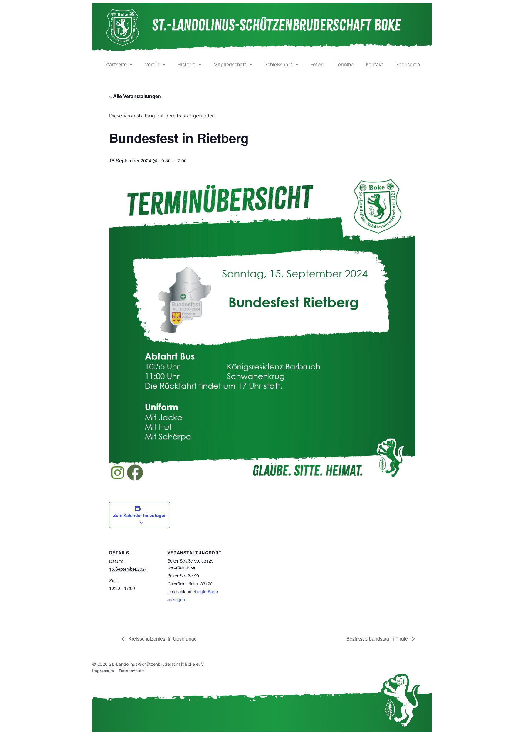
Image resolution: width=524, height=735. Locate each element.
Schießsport (278, 64)
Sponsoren (407, 64)
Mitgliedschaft (229, 64)
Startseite (115, 64)
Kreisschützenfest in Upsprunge (162, 638)
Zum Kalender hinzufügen (140, 515)
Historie (186, 64)
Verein (152, 64)
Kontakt (374, 64)
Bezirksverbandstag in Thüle (377, 638)
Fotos (317, 64)
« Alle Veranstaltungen (135, 96)
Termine (344, 64)
